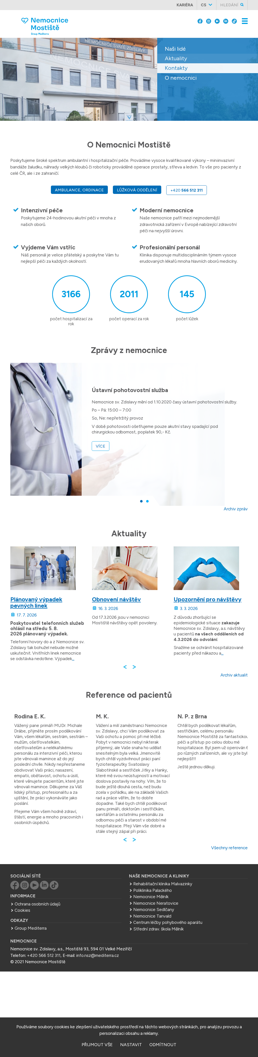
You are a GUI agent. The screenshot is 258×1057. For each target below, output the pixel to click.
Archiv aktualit (234, 675)
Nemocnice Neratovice (155, 903)
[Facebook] (200, 20)
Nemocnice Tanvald (152, 916)
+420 (186, 190)
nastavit (131, 1044)
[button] (141, 501)
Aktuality (176, 58)
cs (203, 5)
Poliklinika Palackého (152, 890)
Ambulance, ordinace (79, 190)
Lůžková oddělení (137, 190)
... (73, 658)
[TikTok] (234, 20)
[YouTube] (217, 20)
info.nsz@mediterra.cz (97, 955)
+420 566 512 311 (43, 955)
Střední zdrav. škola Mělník (158, 928)
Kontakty (176, 68)
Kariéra (185, 5)
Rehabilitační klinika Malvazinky (162, 883)
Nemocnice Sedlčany (153, 909)
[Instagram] (208, 20)
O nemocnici (181, 77)
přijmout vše (97, 1044)
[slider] (129, 83)
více (100, 446)
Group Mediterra (31, 928)
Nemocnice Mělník (151, 896)
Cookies (22, 910)
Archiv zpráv (236, 508)
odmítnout (162, 1044)
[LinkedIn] (225, 20)
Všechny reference (229, 847)
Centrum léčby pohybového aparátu (167, 922)
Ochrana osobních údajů (37, 903)
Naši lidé (175, 48)
